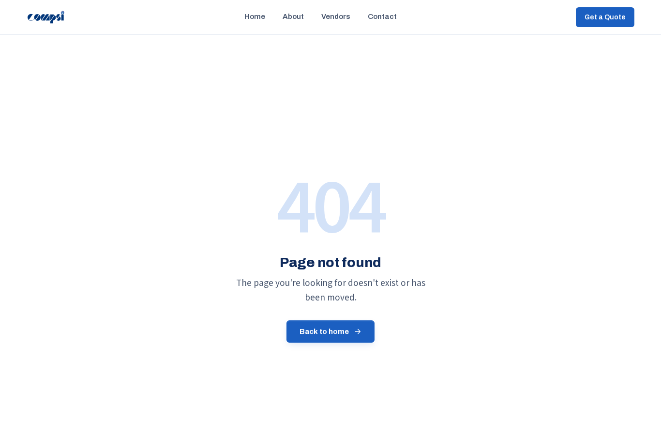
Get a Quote (605, 17)
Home (254, 16)
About (293, 16)
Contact (382, 16)
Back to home (324, 331)
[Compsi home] (46, 17)
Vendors (335, 16)
